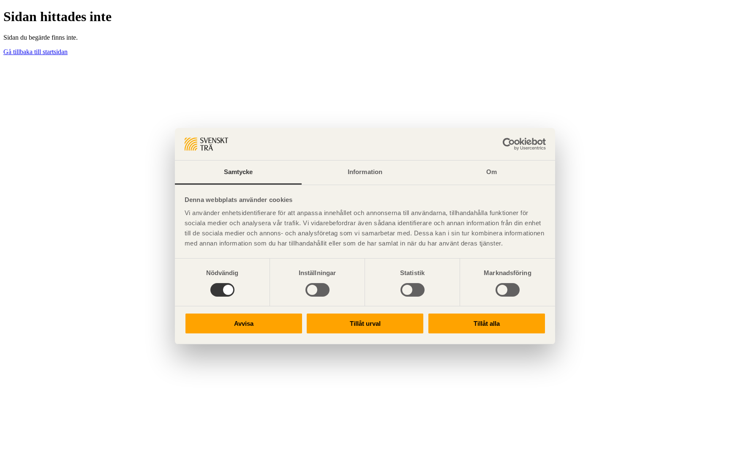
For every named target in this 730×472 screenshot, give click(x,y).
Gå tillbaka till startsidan (35, 51)
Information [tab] (365, 171)
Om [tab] (491, 171)
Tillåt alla (487, 323)
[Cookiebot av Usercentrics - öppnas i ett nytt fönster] (509, 144)
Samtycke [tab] (238, 171)
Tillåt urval (365, 323)
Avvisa (243, 323)
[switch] (317, 290)
